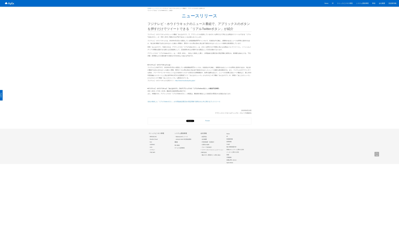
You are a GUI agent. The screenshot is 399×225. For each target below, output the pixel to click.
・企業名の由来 (205, 144)
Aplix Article (230, 162)
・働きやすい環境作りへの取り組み (210, 155)
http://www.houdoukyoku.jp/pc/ (185, 80)
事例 (373, 3)
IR (333, 3)
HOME (149, 8)
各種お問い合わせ (231, 160)
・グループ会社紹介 (206, 147)
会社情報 (204, 133)
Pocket (207, 120)
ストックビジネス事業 (345, 3)
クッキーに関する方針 (233, 152)
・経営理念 (204, 136)
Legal (228, 144)
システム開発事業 (362, 3)
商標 (228, 155)
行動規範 (229, 157)
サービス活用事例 (180, 148)
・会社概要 (204, 139)
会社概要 (382, 3)
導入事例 (177, 145)
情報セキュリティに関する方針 (235, 149)
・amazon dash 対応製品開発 (183, 139)
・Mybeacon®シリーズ (181, 136)
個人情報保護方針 (231, 147)
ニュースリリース (156, 8)
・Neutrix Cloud (153, 139)
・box (150, 142)
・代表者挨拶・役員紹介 (207, 142)
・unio (150, 147)
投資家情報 (392, 3)
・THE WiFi (152, 152)
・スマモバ (152, 150)
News (326, 3)
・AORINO (152, 144)
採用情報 (229, 141)
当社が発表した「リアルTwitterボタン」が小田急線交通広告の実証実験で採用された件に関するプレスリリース (184, 101)
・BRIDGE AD (153, 136)
